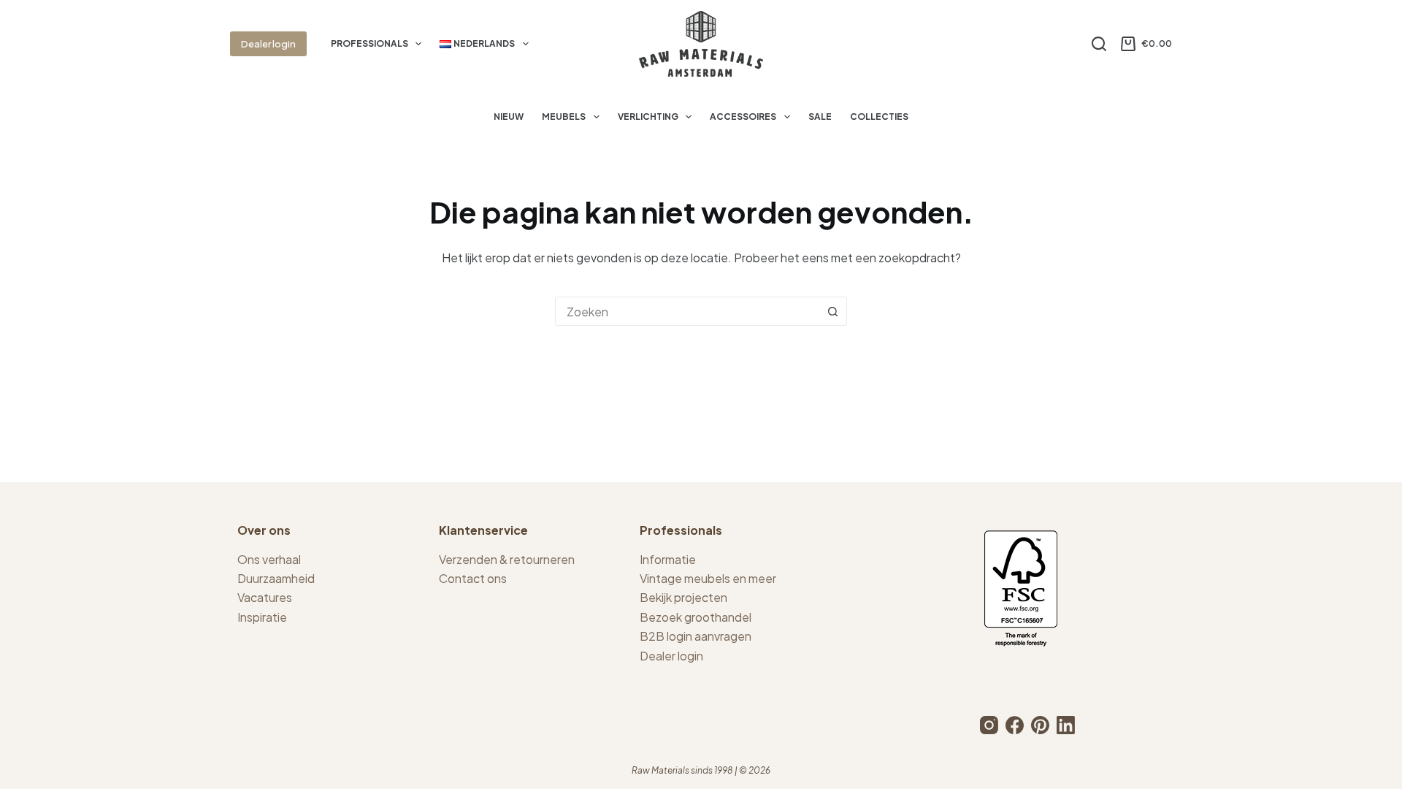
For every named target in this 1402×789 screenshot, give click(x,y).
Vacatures (264, 597)
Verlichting (648, 116)
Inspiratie (262, 617)
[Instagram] (989, 725)
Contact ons (473, 578)
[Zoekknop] (832, 311)
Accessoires (743, 116)
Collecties (879, 116)
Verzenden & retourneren (507, 559)
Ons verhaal (269, 559)
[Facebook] (1014, 725)
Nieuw (509, 116)
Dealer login (268, 44)
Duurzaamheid (276, 578)
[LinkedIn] (1066, 725)
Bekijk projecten (683, 597)
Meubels (564, 116)
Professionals (369, 43)
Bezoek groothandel (695, 617)
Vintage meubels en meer (708, 578)
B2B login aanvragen (695, 636)
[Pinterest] (1040, 725)
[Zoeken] (1099, 44)
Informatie (668, 559)
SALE (820, 116)
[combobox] (687, 311)
